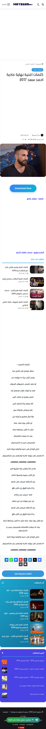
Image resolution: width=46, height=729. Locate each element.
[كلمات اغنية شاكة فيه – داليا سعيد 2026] (37, 594)
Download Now (23, 188)
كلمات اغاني (29, 64)
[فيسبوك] (40, 560)
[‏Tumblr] (25, 560)
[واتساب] (11, 560)
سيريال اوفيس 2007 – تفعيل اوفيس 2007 (29, 677)
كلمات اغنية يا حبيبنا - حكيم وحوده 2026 (29, 669)
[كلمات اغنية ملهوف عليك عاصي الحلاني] (37, 305)
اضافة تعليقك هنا (23, 574)
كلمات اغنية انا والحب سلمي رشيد (15, 279)
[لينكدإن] (30, 560)
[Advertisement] (23, 34)
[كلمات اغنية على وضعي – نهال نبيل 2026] (37, 617)
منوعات (22, 724)
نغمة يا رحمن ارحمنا (37, 694)
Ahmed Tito (36, 135)
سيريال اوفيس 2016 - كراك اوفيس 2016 (30, 660)
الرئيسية (39, 64)
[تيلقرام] (6, 560)
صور (5, 720)
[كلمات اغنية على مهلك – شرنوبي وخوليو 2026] (37, 628)
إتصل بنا (15, 724)
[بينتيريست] (21, 560)
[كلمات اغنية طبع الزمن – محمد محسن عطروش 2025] (37, 293)
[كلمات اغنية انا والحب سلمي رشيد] (37, 282)
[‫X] (35, 560)
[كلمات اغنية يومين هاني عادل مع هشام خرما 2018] (37, 269)
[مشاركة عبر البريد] (25, 564)
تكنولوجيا (29, 724)
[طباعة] (21, 564)
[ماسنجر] (16, 560)
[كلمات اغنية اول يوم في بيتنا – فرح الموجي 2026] (37, 605)
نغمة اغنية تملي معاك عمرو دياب (31, 686)
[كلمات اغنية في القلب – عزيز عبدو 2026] (37, 640)
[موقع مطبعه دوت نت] (23, 4)
